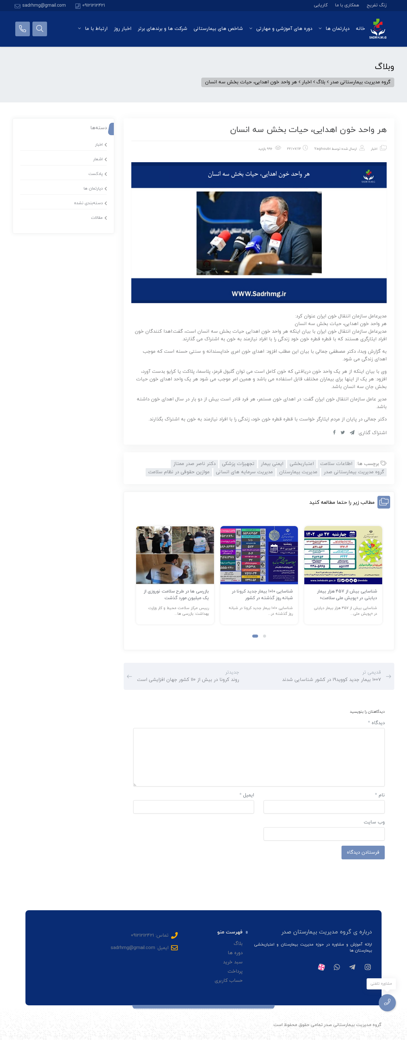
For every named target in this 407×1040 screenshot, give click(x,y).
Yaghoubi (322, 148)
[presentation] (139, 581)
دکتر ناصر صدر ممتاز (194, 464)
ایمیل (246, 795)
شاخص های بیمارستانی (218, 28)
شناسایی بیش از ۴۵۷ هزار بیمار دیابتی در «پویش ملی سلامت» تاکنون (347, 598)
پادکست (95, 174)
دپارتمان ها (336, 28)
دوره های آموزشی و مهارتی (283, 28)
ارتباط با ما (95, 28)
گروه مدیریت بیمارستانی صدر (354, 472)
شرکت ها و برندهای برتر (162, 28)
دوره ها (235, 953)
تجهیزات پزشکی (238, 464)
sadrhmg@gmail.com (44, 6)
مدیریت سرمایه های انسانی (244, 472)
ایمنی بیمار (272, 464)
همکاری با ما (347, 5)
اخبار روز (122, 28)
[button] (264, 636)
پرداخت (235, 971)
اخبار (374, 148)
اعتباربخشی (302, 464)
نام (380, 795)
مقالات (97, 218)
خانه (360, 28)
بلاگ (238, 943)
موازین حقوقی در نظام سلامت (179, 472)
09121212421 (93, 6)
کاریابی (321, 5)
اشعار (98, 159)
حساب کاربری (229, 980)
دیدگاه (376, 723)
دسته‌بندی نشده (88, 203)
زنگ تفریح (377, 5)
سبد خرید (233, 962)
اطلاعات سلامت (336, 464)
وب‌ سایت (374, 822)
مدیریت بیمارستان (298, 472)
